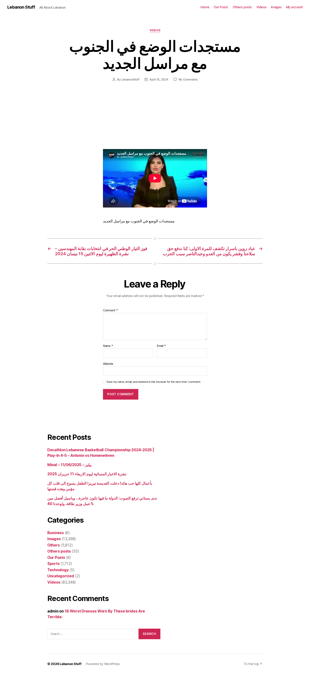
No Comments (188, 79)
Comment (110, 310)
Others (53, 545)
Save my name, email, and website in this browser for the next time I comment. (154, 381)
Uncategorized (60, 576)
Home (205, 7)
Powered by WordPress (103, 664)
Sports (53, 563)
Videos (261, 7)
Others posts (242, 7)
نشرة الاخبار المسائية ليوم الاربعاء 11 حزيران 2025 (86, 474)
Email (161, 346)
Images (276, 7)
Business (55, 533)
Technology (58, 570)
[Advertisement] (52, 122)
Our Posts (221, 7)
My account (294, 7)
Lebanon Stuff (21, 7)
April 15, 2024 (158, 79)
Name (108, 346)
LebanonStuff (130, 79)
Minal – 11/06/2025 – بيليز (69, 465)
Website (108, 363)
